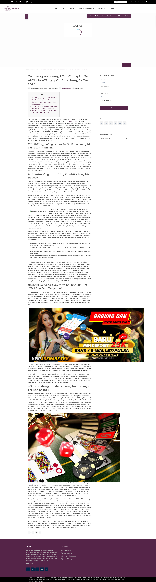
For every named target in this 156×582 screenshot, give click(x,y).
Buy (56, 8)
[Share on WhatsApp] (36, 532)
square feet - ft (105, 138)
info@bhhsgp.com (70, 556)
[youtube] (146, 2)
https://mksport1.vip (71, 121)
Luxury (72, 8)
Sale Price (103, 79)
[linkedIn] (139, 2)
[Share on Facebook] (29, 532)
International (101, 8)
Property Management (86, 8)
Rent (63, 8)
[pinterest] (142, 2)
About (112, 8)
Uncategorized (34, 69)
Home (27, 69)
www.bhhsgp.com (70, 559)
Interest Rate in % (105, 100)
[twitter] (135, 2)
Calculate (114, 108)
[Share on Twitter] (33, 532)
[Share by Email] (40, 532)
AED (117, 2)
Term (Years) (104, 93)
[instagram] (150, 2)
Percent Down (104, 86)
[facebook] (131, 2)
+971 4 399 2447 (15, 2)
